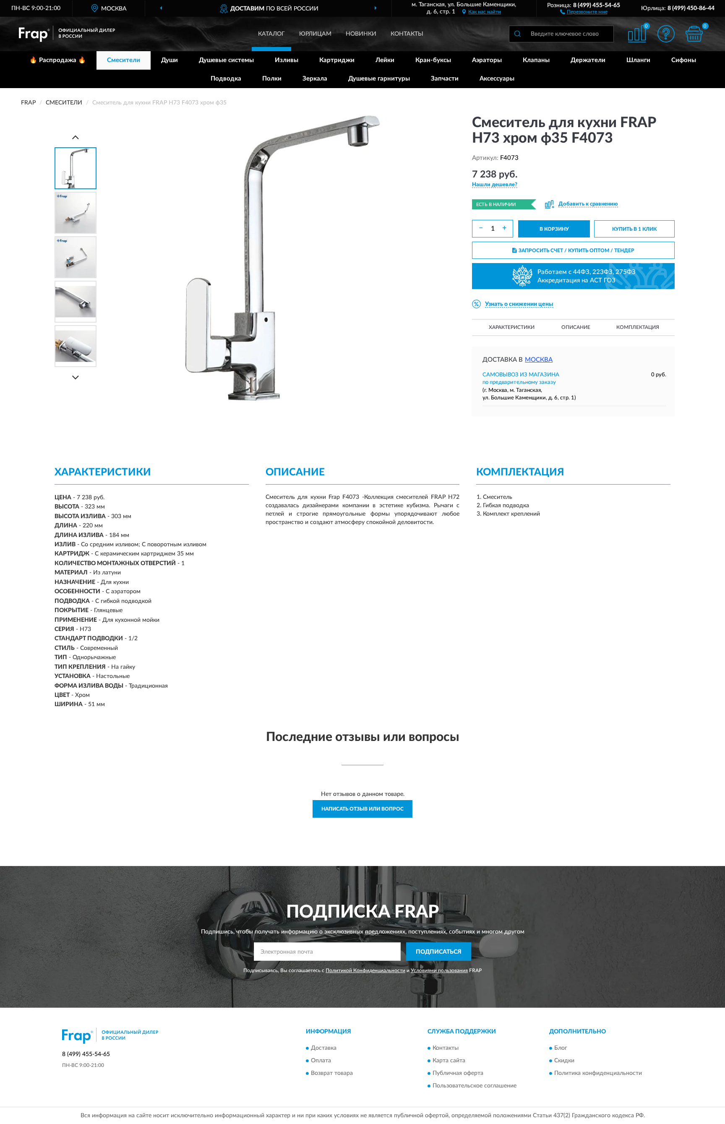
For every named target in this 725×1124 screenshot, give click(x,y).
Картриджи (337, 60)
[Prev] (75, 137)
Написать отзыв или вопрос (362, 808)
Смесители (123, 60)
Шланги (638, 60)
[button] (584, 11)
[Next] (75, 377)
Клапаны (536, 60)
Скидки (564, 1061)
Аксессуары (497, 79)
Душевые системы (226, 60)
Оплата (321, 1061)
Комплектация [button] (637, 327)
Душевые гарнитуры (379, 79)
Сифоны (683, 60)
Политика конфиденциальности (598, 1073)
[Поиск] (517, 34)
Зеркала (315, 79)
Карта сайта (449, 1061)
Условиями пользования (439, 970)
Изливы (286, 60)
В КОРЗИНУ (554, 229)
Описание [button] (575, 327)
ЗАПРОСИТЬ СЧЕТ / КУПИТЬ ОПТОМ (576, 250)
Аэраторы (487, 60)
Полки (272, 79)
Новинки (361, 34)
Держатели (588, 60)
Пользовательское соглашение (474, 1086)
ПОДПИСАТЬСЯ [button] (439, 952)
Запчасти (445, 79)
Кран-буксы (433, 60)
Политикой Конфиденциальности (365, 970)
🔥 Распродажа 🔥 (57, 60)
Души (169, 60)
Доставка (323, 1048)
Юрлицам (315, 34)
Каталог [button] (271, 34)
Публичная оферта (458, 1073)
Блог (560, 1048)
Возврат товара (332, 1073)
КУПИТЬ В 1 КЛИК (634, 229)
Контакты (407, 34)
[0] (694, 33)
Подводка (226, 79)
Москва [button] (539, 360)
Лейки (385, 60)
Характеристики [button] (512, 327)
